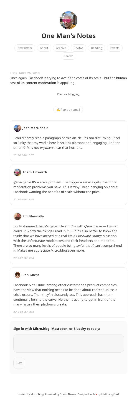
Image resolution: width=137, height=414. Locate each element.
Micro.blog (41, 328)
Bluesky (79, 328)
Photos (78, 48)
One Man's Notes (68, 35)
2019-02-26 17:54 (23, 258)
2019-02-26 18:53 (23, 312)
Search (68, 56)
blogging (73, 94)
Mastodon (59, 328)
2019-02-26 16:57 (23, 155)
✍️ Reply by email (68, 110)
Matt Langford (110, 394)
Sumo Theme (68, 394)
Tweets (115, 48)
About (44, 48)
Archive (61, 48)
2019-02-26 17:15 (23, 199)
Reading (96, 48)
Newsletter (24, 48)
